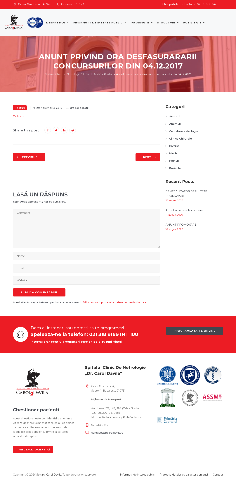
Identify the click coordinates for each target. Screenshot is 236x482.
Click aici (18, 116)
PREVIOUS (30, 157)
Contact (218, 474)
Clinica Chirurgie (180, 138)
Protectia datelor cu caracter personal (183, 474)
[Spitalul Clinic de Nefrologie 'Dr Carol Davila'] (24, 22)
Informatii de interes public (98, 22)
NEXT (147, 157)
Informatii (140, 22)
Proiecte (175, 168)
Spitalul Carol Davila (48, 474)
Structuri (166, 22)
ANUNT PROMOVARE (181, 224)
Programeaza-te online (194, 330)
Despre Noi (55, 22)
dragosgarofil (79, 107)
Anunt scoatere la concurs (184, 210)
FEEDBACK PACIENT (32, 449)
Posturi (20, 107)
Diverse (174, 146)
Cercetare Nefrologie (183, 131)
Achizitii (174, 116)
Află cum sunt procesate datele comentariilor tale (114, 302)
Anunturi (175, 124)
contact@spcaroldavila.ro (107, 432)
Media (173, 153)
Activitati (192, 22)
